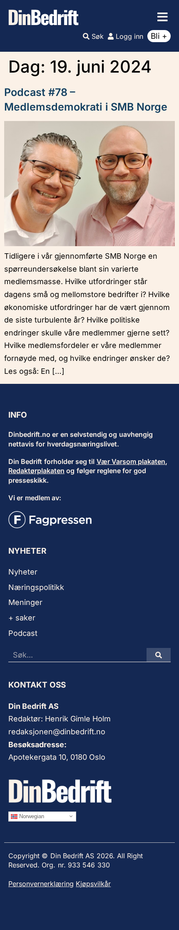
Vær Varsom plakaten (131, 461)
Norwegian (30, 816)
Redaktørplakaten (36, 470)
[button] (162, 17)
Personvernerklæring (41, 884)
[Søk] (159, 655)
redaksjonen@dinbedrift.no (56, 731)
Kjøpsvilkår (93, 884)
